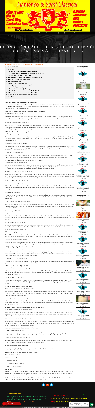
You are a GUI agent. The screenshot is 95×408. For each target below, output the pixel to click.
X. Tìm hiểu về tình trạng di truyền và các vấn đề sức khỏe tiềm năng (25, 91)
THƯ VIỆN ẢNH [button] (58, 33)
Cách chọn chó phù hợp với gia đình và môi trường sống (22, 71)
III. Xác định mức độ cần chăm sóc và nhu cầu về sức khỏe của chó (25, 77)
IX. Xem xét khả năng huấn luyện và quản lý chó (20, 89)
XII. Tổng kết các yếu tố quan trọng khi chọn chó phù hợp (22, 94)
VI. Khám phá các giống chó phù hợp (17, 83)
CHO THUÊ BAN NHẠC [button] (28, 33)
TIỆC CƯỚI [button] (66, 33)
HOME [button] (7, 33)
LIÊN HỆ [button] (38, 33)
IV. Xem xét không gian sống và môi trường (19, 79)
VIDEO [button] (42, 33)
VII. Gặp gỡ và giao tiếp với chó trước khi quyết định (21, 85)
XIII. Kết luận (11, 96)
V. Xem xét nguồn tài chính (14, 81)
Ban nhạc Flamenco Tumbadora (67, 397)
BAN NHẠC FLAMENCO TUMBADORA (40, 407)
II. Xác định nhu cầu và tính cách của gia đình (19, 75)
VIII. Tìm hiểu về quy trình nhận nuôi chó (18, 87)
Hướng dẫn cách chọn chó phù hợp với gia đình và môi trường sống (28, 64)
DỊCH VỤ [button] (19, 33)
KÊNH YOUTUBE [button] (49, 33)
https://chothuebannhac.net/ (62, 403)
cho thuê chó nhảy (64, 377)
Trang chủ (9, 64)
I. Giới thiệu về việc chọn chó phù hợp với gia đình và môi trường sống (26, 73)
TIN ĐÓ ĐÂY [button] (73, 33)
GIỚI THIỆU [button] (13, 33)
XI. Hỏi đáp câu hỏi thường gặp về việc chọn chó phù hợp (22, 92)
